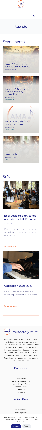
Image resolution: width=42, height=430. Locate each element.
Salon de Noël (12, 154)
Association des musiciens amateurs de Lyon (25, 332)
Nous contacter (21, 410)
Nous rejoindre (21, 413)
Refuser (26, 426)
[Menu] (3, 15)
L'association (21, 379)
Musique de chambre (21, 381)
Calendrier (21, 389)
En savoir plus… (10, 246)
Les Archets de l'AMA (21, 384)
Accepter (16, 426)
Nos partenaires (21, 387)
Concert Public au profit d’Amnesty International (15, 91)
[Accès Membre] (34, 16)
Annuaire (21, 392)
